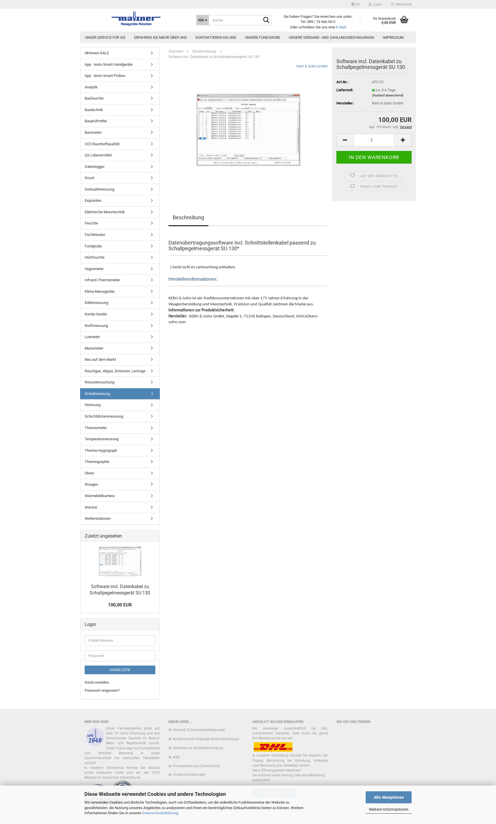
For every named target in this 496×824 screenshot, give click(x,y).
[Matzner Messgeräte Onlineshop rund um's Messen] (136, 19)
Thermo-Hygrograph (101, 450)
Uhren (89, 473)
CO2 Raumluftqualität (102, 144)
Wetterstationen (98, 518)
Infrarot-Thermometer (102, 280)
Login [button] (377, 4)
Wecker (91, 507)
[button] (355, 4)
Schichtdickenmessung (104, 416)
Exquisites (93, 200)
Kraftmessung (96, 325)
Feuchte (91, 223)
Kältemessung (96, 302)
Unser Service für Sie (105, 37)
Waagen (91, 484)
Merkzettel (403, 4)
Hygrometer (94, 269)
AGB (176, 757)
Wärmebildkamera (100, 496)
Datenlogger (94, 166)
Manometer (94, 348)
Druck (89, 178)
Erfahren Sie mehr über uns (160, 37)
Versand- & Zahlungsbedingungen (199, 730)
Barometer (93, 132)
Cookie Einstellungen (189, 775)
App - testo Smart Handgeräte (109, 64)
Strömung (92, 405)
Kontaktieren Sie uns (215, 37)
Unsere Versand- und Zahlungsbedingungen (331, 37)
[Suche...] (266, 20)
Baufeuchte (94, 98)
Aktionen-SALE (97, 53)
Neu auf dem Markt (100, 359)
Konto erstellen (97, 682)
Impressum (393, 37)
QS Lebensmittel (98, 155)
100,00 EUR (120, 605)
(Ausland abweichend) (388, 95)
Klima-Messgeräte (100, 291)
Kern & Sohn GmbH (312, 66)
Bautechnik (94, 110)
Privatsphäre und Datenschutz (196, 766)
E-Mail (341, 27)
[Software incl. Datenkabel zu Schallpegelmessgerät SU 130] (248, 128)
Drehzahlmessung (99, 189)
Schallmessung (97, 393)
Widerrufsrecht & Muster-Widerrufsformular (206, 739)
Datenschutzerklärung (160, 813)
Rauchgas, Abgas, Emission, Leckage (115, 371)
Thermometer (96, 428)
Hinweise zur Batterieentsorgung (198, 748)
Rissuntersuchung (99, 382)
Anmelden (120, 670)
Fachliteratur (95, 234)
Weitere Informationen (388, 809)
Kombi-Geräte (96, 314)
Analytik (91, 87)
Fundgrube (93, 246)
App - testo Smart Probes (105, 75)
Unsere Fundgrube (262, 37)
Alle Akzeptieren (389, 797)
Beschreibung (188, 217)
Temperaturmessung (102, 439)
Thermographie (97, 461)
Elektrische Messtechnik (105, 212)
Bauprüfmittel (96, 121)
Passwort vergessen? (102, 690)
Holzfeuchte (94, 257)
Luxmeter (92, 337)
